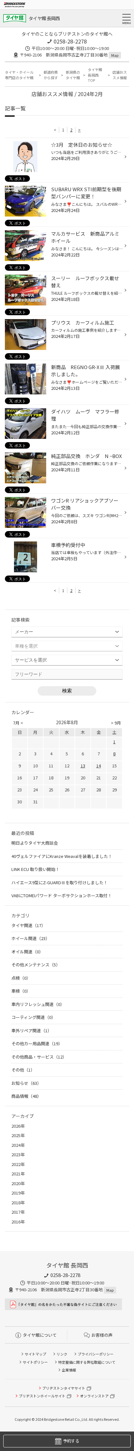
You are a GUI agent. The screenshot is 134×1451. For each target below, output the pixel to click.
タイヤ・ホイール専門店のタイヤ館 (19, 74)
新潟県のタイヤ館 (73, 74)
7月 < (18, 723)
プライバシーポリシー (96, 1354)
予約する (71, 1441)
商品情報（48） (26, 1096)
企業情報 (69, 1369)
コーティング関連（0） (33, 1017)
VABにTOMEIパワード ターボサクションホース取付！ (61, 895)
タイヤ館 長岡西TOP (95, 75)
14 (98, 766)
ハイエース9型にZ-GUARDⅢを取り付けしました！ (59, 882)
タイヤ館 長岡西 (44, 18)
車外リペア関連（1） (31, 1030)
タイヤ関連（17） (28, 925)
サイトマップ (35, 1354)
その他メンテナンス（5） (35, 964)
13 (83, 766)
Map (114, 55)
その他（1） (23, 1070)
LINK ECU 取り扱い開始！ (35, 869)
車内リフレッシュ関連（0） (37, 1004)
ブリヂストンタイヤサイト (63, 1388)
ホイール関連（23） (30, 938)
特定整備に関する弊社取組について (86, 1362)
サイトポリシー (35, 1362)
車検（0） (21, 991)
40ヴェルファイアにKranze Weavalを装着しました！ (61, 856)
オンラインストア (94, 1395)
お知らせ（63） (26, 1083)
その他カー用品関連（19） (36, 1043)
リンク (62, 1354)
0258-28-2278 (70, 41)
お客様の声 (102, 1335)
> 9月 (116, 723)
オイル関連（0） (27, 952)
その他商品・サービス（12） (39, 1057)
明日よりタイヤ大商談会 (34, 843)
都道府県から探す (51, 74)
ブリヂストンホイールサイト (42, 1395)
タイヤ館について (40, 1335)
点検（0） (21, 978)
